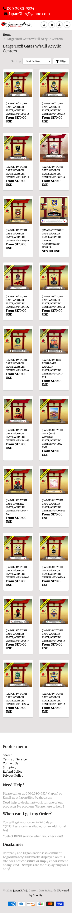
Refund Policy (12, 771)
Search (7, 755)
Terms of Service (15, 759)
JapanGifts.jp (20, 890)
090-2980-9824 (20, 8)
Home (7, 34)
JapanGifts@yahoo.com (29, 13)
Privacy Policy (13, 775)
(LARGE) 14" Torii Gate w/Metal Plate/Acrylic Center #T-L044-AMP (17, 507)
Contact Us (10, 763)
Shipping (9, 767)
